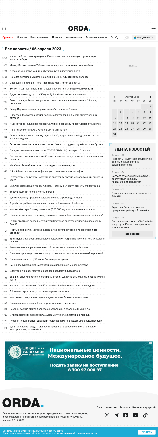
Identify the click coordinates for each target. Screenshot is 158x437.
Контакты (111, 407)
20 (132, 123)
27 (132, 128)
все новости (132, 233)
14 (138, 117)
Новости (22, 37)
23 (150, 123)
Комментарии (74, 37)
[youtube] (135, 416)
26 (126, 128)
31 (114, 134)
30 (150, 128)
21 (138, 123)
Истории (57, 37)
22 (144, 123)
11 (120, 117)
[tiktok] (145, 416)
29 (144, 128)
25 (120, 128)
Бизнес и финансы (96, 37)
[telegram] (116, 416)
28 (138, 128)
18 (120, 123)
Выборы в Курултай (144, 407)
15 (144, 117)
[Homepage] (79, 28)
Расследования (39, 37)
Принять (147, 432)
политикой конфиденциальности (81, 433)
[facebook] (125, 416)
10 (114, 117)
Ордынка (7, 37)
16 (150, 117)
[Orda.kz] (23, 410)
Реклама (125, 407)
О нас (100, 407)
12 (126, 117)
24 (114, 128)
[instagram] (107, 416)
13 (132, 117)
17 (114, 123)
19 (126, 123)
